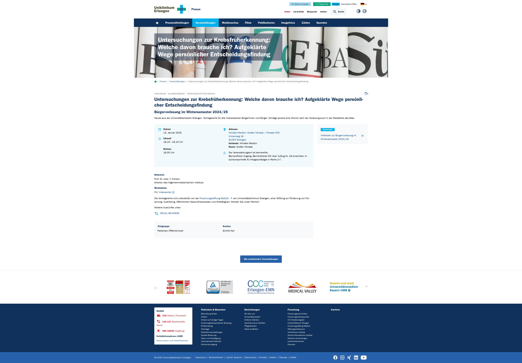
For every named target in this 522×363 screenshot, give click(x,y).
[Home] (157, 22)
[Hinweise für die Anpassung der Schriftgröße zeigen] (364, 11)
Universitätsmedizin (252, 317)
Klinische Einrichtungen (297, 338)
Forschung (293, 309)
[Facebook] (335, 357)
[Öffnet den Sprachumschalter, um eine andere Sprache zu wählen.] (362, 4)
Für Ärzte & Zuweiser (300, 4)
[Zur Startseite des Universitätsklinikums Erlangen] (170, 9)
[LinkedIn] (356, 357)
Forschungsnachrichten (297, 314)
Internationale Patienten (211, 341)
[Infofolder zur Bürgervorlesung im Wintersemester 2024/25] (362, 135)
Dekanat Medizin (251, 329)
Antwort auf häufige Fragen (212, 320)
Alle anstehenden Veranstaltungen (261, 259)
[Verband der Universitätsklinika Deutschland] (343, 287)
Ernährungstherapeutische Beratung (216, 323)
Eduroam (291, 344)
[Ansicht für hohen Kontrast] (359, 11)
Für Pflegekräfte (321, 4)
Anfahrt (204, 317)
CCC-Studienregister (296, 320)
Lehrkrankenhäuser (296, 341)
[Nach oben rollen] (516, 357)
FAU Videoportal (162, 192)
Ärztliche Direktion (251, 320)
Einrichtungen (252, 309)
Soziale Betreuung (208, 335)
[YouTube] (364, 357)
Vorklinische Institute (296, 332)
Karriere (335, 309)
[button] (366, 287)
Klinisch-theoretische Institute (300, 335)
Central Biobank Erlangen (298, 323)
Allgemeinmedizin (176, 94)
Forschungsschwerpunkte (298, 317)
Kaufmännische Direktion (254, 323)
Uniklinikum (160, 94)
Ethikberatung (207, 326)
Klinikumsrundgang (209, 344)
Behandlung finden (209, 314)
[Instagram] (342, 357)
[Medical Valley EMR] (261, 287)
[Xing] (349, 357)
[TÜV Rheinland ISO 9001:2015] (178, 287)
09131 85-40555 (169, 213)
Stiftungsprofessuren (296, 329)
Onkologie (205, 329)
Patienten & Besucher (213, 309)
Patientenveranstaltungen (212, 332)
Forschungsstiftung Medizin (201, 94)
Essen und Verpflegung (210, 338)
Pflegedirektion (250, 326)
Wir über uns (249, 314)
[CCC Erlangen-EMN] (219, 287)
